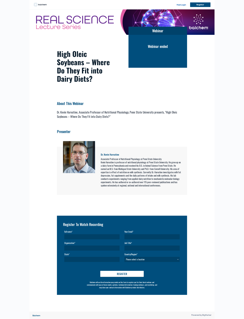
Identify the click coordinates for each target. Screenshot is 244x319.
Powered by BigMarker (201, 315)
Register (200, 4)
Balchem (36, 315)
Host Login (181, 5)
